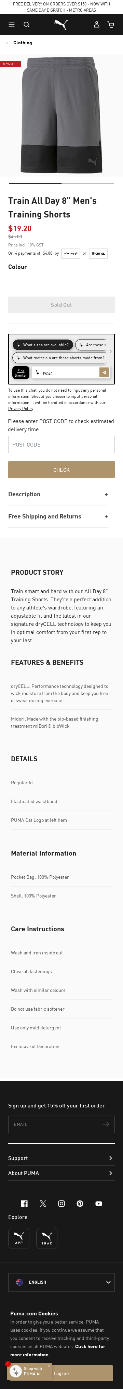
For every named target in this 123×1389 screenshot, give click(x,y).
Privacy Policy (20, 408)
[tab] (35, 183)
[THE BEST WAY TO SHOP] (18, 1238)
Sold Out (61, 305)
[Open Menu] (13, 24)
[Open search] (26, 24)
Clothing (22, 42)
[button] (13, 24)
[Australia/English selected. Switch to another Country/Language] (61, 1282)
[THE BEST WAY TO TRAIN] (46, 1238)
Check (61, 470)
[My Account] (96, 24)
